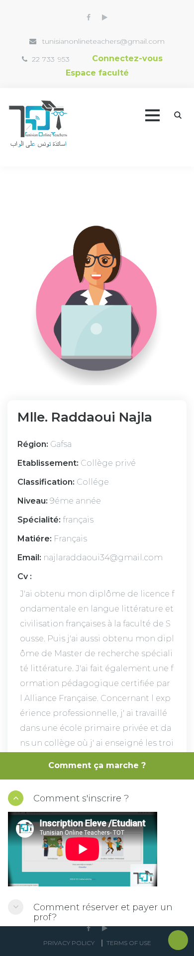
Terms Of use (128, 943)
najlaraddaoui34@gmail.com (103, 557)
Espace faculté (97, 73)
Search (178, 115)
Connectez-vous (127, 58)
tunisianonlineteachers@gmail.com (103, 41)
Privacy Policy (69, 943)
